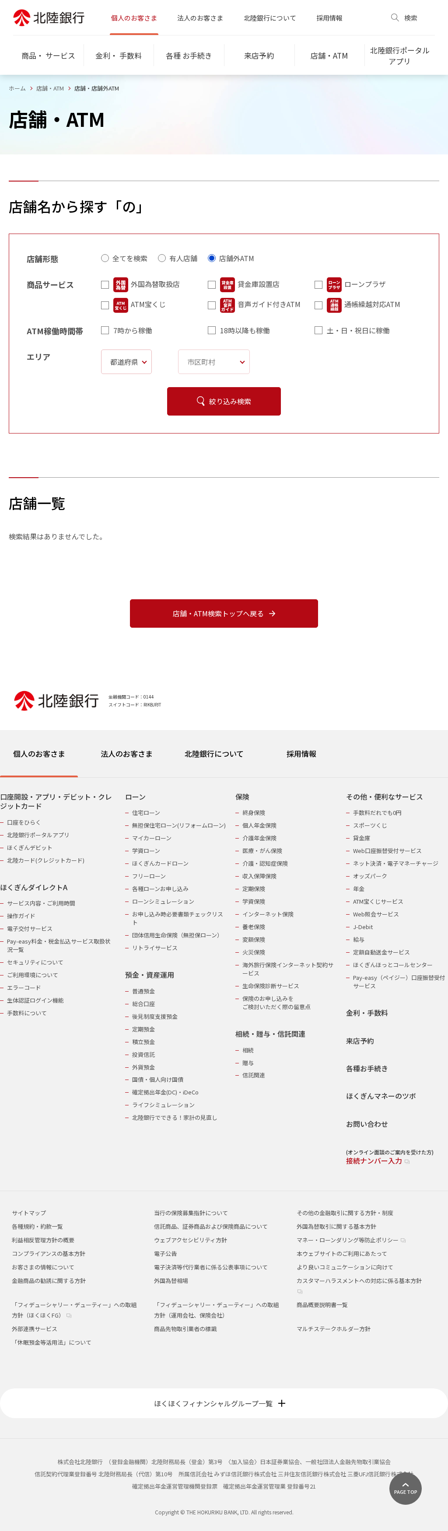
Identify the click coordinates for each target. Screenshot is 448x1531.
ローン (135, 796)
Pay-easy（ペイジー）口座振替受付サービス (399, 981)
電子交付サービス (29, 928)
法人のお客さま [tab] (127, 753)
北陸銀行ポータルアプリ (38, 835)
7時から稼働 (132, 330)
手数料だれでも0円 (377, 812)
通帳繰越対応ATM (372, 304)
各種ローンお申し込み (160, 888)
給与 (358, 939)
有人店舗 (183, 258)
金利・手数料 (367, 1012)
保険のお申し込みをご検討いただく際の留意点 (276, 1002)
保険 (242, 796)
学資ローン (146, 850)
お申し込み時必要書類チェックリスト (177, 918)
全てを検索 (129, 258)
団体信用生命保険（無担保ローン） (177, 935)
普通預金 (143, 991)
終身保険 (253, 812)
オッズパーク (370, 876)
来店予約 (360, 1040)
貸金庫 (361, 838)
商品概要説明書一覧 (322, 1304)
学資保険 (253, 901)
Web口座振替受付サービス (387, 850)
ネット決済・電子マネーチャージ (395, 863)
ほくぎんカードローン (160, 863)
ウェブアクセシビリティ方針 (190, 1240)
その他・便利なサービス (384, 796)
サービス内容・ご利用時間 (41, 903)
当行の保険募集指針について (191, 1213)
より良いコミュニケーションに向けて (345, 1267)
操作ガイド (21, 916)
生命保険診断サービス (270, 986)
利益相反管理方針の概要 (43, 1240)
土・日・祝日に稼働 (358, 330)
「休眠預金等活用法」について (51, 1342)
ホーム (17, 88)
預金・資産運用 (149, 974)
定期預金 (143, 1029)
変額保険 (253, 939)
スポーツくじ (370, 825)
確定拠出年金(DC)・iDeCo (165, 1092)
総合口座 (143, 1004)
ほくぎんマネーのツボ (381, 1096)
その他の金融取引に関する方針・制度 (345, 1213)
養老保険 (253, 927)
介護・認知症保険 (265, 863)
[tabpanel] (224, 973)
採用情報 (329, 17)
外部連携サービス (34, 1329)
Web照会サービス (376, 914)
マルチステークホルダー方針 (334, 1329)
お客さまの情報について (43, 1267)
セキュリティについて (35, 962)
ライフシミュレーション (163, 1105)
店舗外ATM (236, 258)
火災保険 (253, 952)
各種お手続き (367, 1068)
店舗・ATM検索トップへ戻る (218, 613)
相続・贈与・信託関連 (270, 1033)
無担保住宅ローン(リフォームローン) (179, 825)
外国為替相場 (171, 1280)
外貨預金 (143, 1067)
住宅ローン (146, 812)
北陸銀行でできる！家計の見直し (174, 1117)
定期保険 (253, 888)
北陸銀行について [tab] (214, 753)
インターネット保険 (268, 914)
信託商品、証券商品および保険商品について (211, 1226)
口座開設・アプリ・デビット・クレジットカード (56, 801)
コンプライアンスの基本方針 (48, 1253)
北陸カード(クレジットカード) (45, 860)
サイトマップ (29, 1213)
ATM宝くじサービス (378, 901)
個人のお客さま (134, 17)
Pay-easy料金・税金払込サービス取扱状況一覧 (59, 945)
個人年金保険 (259, 825)
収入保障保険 (259, 876)
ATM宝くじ (148, 304)
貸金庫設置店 (259, 284)
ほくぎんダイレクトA (33, 887)
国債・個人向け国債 (157, 1079)
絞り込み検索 (230, 401)
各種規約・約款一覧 (37, 1226)
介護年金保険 (259, 838)
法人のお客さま (200, 17)
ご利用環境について (32, 975)
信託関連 (253, 1075)
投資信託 (143, 1054)
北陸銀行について (270, 17)
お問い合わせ (367, 1124)
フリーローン (149, 876)
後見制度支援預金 (155, 1016)
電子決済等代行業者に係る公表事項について (211, 1267)
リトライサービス (155, 948)
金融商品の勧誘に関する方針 (49, 1280)
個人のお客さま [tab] (39, 753)
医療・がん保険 (262, 850)
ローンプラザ (365, 284)
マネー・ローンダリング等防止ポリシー (348, 1240)
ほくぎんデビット (29, 847)
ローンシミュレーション (163, 901)
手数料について (27, 1013)
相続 (248, 1050)
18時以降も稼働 (245, 330)
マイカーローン (152, 838)
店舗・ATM (50, 88)
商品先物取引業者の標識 (185, 1329)
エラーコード (24, 987)
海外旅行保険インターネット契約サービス (287, 969)
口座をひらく (24, 822)
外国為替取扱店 (155, 284)
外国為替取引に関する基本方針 (336, 1226)
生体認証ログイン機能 (35, 1000)
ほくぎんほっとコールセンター (393, 965)
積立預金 (143, 1042)
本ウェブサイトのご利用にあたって (342, 1253)
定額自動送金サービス (381, 952)
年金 (358, 888)
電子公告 (165, 1253)
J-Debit (363, 927)
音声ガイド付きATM (269, 304)
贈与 (248, 1063)
